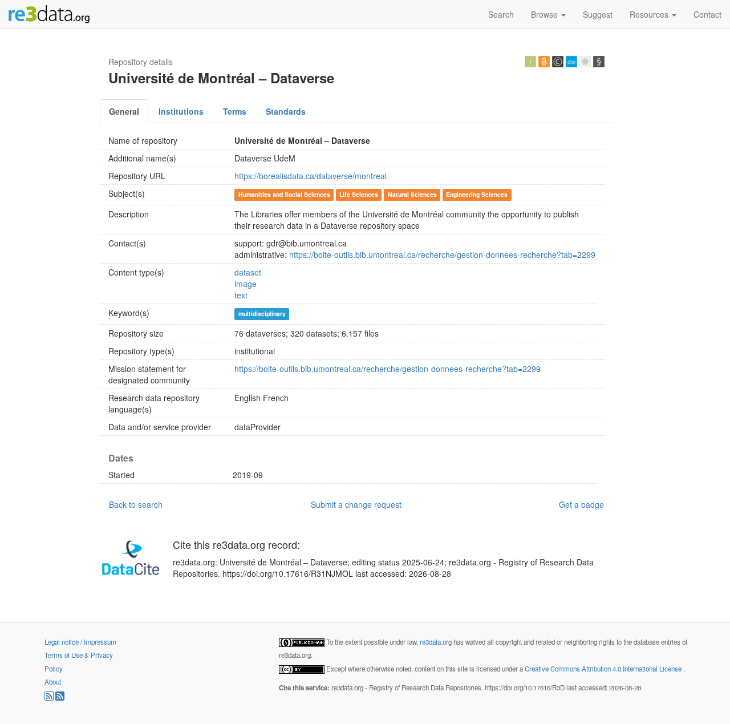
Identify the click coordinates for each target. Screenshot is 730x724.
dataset (247, 272)
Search (501, 14)
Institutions (181, 111)
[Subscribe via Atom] (59, 697)
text (241, 295)
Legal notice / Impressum (80, 641)
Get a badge (581, 504)
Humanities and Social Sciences (284, 194)
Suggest (598, 14)
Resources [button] (650, 14)
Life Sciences (358, 194)
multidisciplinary (262, 313)
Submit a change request (356, 504)
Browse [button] (545, 14)
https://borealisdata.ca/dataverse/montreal (310, 175)
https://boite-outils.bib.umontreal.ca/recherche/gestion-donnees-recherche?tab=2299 (442, 254)
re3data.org (436, 641)
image (245, 283)
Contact (707, 14)
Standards (286, 111)
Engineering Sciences (477, 194)
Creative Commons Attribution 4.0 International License (604, 668)
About (52, 681)
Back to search (136, 504)
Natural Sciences (412, 194)
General (124, 111)
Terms (234, 111)
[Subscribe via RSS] (49, 697)
